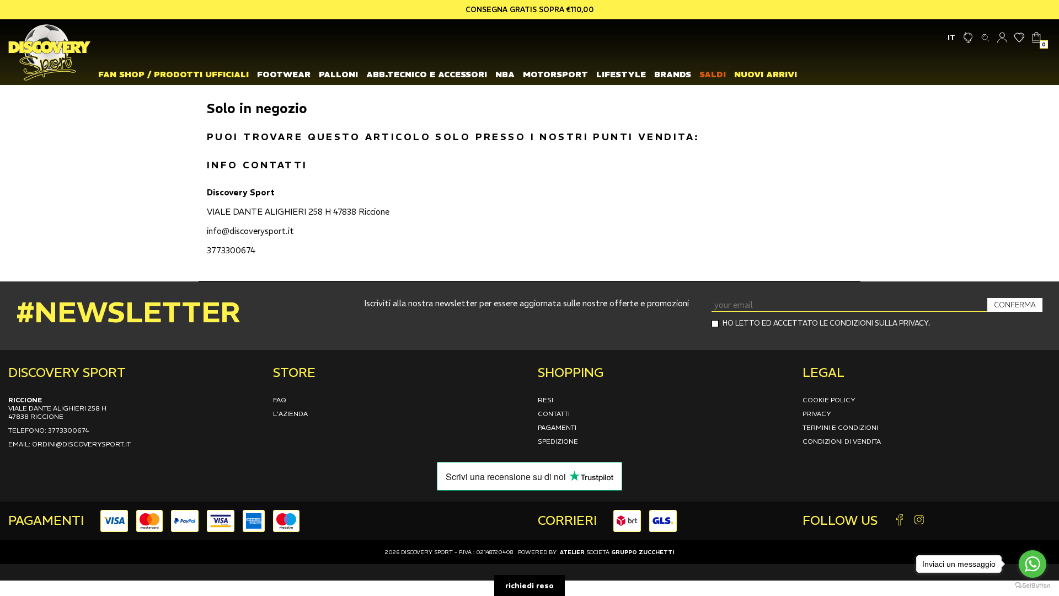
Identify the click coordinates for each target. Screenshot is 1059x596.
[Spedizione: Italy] (968, 37)
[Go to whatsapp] (1032, 564)
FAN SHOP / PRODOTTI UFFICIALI (173, 74)
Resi (545, 400)
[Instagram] (918, 520)
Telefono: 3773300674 (48, 430)
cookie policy (829, 400)
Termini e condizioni (840, 427)
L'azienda (290, 413)
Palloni (338, 74)
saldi (712, 74)
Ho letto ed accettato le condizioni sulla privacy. (826, 323)
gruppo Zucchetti (642, 552)
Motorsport (555, 74)
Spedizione (558, 441)
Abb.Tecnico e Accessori (426, 74)
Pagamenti (557, 427)
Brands (672, 74)
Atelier (572, 552)
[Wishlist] (1019, 37)
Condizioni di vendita (842, 441)
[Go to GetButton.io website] (1032, 585)
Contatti (554, 413)
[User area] (1002, 37)
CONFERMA (1015, 305)
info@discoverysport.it (250, 231)
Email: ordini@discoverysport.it (69, 444)
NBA (505, 74)
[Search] (985, 37)
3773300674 (231, 250)
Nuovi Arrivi (765, 74)
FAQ (279, 400)
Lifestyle (621, 74)
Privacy (817, 413)
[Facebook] (899, 520)
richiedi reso (529, 585)
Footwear (284, 74)
